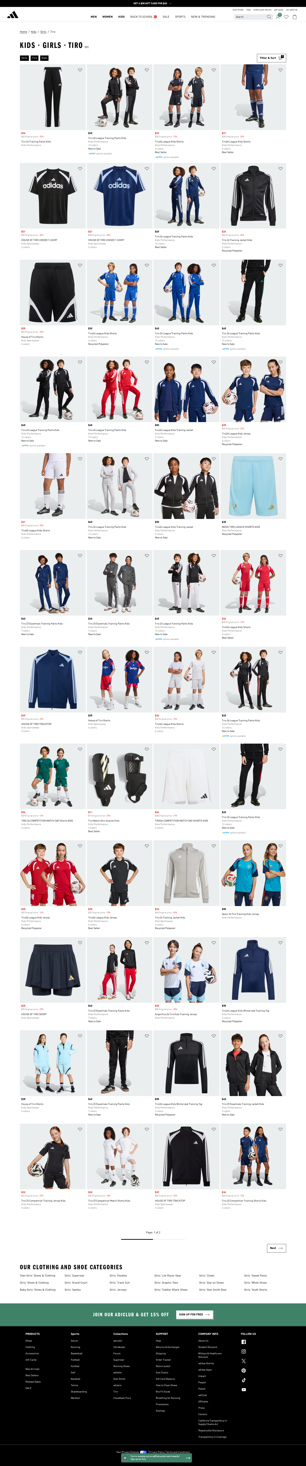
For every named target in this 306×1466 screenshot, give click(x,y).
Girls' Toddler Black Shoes (171, 1290)
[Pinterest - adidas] (260, 1371)
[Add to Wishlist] (80, 70)
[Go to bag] (294, 17)
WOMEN (107, 17)
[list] (138, 58)
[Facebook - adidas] (260, 1342)
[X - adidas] (260, 1361)
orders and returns (262, 10)
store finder (238, 10)
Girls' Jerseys (118, 1290)
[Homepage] (12, 15)
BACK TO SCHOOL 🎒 (143, 17)
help (248, 10)
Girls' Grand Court (76, 1282)
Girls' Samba (73, 1290)
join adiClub (292, 10)
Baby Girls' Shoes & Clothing (38, 1290)
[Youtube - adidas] (260, 1390)
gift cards (278, 10)
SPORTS (180, 17)
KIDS (121, 17)
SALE (166, 17)
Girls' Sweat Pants (255, 1275)
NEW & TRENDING (203, 17)
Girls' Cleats (206, 1275)
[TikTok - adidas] (260, 1380)
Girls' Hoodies (118, 1275)
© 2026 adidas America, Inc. (153, 1461)
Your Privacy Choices (127, 1452)
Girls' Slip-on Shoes (211, 1282)
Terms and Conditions (178, 1452)
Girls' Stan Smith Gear (213, 1290)
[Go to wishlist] (286, 17)
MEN (94, 17)
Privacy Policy (156, 1452)
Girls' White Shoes (255, 1282)
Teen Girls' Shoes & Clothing (37, 1275)
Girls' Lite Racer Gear (167, 1275)
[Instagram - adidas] (260, 1352)
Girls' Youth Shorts (255, 1290)
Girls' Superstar (74, 1275)
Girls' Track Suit (120, 1282)
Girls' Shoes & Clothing (34, 1282)
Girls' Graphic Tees (166, 1282)
